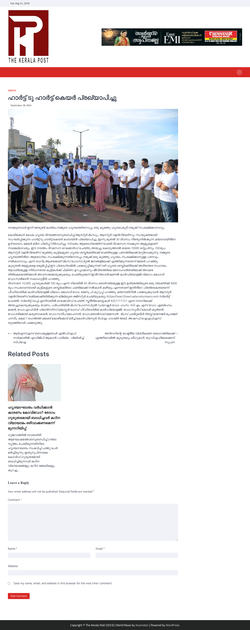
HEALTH (12, 90)
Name (12, 548)
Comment (15, 499)
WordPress (172, 625)
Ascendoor (141, 625)
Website (13, 566)
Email (100, 548)
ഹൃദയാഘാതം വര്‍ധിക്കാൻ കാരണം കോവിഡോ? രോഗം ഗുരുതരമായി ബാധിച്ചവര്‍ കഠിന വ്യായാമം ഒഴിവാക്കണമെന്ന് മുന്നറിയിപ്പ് (34, 417)
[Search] (239, 72)
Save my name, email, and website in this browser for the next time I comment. (63, 583)
